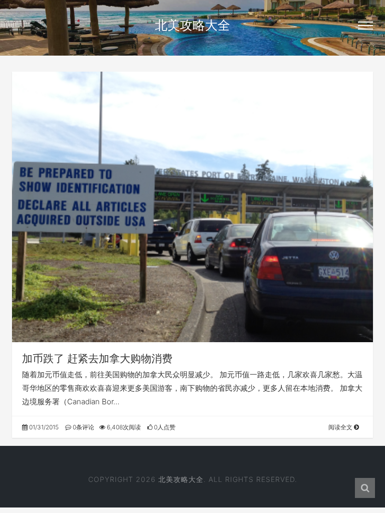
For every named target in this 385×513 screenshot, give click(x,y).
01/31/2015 (43, 427)
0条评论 (82, 427)
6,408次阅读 (123, 427)
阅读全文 (341, 427)
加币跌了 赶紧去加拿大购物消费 (97, 358)
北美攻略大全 (192, 25)
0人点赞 (163, 427)
